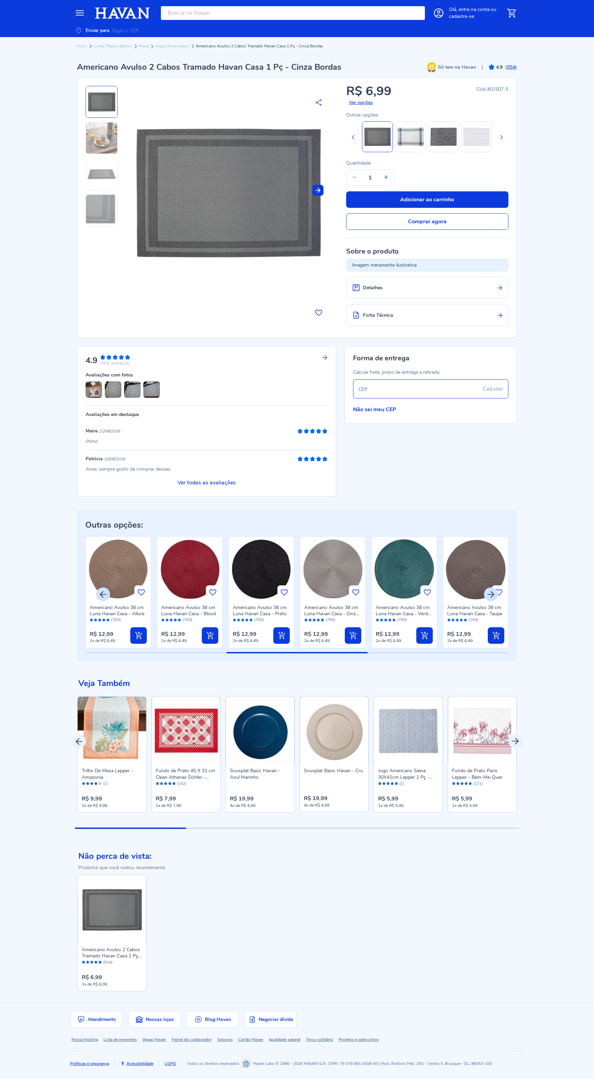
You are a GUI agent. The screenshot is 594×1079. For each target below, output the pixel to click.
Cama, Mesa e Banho (113, 46)
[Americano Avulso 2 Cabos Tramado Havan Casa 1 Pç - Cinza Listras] (443, 150)
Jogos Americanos (172, 46)
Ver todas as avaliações (206, 482)
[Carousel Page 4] (463, 828)
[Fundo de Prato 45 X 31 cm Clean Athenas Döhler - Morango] (186, 731)
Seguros (225, 1039)
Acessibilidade (139, 1063)
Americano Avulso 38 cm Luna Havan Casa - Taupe (474, 610)
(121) (478, 784)
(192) (181, 784)
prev (79, 741)
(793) (116, 619)
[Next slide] (317, 190)
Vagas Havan (154, 1039)
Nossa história (85, 1039)
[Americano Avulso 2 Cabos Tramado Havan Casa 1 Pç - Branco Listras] (476, 150)
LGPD (170, 1063)
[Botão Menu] (80, 13)
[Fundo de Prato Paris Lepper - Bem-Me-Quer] (482, 731)
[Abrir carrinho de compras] (511, 13)
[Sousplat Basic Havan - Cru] (334, 731)
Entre (474, 9)
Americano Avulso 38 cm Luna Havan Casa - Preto (260, 610)
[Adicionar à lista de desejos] (318, 312)
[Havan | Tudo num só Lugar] (122, 13)
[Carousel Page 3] (352, 828)
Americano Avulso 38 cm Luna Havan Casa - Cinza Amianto (331, 613)
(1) (105, 784)
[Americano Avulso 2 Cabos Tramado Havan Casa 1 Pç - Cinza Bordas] (112, 909)
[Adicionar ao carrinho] (138, 635)
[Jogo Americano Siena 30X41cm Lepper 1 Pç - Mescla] (408, 731)
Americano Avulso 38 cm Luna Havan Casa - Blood (188, 610)
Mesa (144, 46)
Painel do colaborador (192, 1039)
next (515, 741)
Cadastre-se (461, 16)
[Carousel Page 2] (241, 828)
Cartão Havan (250, 1039)
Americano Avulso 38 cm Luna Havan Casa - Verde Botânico (403, 613)
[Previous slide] (353, 137)
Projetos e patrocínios (359, 1039)
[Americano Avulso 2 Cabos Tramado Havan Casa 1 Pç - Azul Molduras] (410, 150)
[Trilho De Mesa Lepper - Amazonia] (112, 731)
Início (82, 46)
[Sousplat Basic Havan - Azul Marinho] (260, 731)
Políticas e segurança (89, 1063)
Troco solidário (319, 1039)
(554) (107, 962)
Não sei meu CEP (374, 409)
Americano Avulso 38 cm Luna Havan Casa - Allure (117, 610)
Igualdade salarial (284, 1039)
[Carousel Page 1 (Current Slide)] (130, 828)
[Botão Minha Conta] (438, 13)
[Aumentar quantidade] (386, 177)
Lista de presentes (120, 1039)
